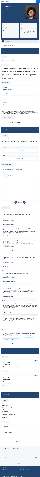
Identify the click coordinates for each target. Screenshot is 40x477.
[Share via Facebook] (5, 45)
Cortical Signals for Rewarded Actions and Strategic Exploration (15, 288)
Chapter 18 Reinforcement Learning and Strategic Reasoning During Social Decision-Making (19, 258)
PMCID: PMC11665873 (28, 218)
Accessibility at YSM (6, 469)
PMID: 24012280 (11, 291)
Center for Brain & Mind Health (7, 111)
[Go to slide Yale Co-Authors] (18, 202)
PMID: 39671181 (21, 218)
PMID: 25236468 (15, 276)
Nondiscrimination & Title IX (24, 469)
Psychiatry (5, 27)
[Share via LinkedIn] (6, 45)
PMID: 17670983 (28, 336)
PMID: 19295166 (20, 319)
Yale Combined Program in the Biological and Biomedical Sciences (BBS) (17, 113)
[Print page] (12, 45)
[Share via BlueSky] (8, 45)
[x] (19, 463)
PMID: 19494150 (26, 306)
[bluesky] (21, 463)
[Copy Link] (37, 51)
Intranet (4, 467)
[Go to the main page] (6, 1)
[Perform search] (35, 1)
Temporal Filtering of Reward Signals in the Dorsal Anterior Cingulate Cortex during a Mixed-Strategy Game (19, 334)
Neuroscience (5, 29)
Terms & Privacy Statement (24, 471)
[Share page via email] (10, 45)
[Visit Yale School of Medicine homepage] (11, 448)
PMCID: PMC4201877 (21, 276)
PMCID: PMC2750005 (27, 319)
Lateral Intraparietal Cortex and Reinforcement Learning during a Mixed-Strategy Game (19, 303)
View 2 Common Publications (12, 177)
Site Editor (21, 467)
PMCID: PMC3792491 (17, 291)
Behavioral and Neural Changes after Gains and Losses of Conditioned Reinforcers (18, 317)
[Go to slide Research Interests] (15, 202)
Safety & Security (5, 471)
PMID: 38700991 (21, 243)
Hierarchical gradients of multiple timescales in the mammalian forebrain (16, 214)
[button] (6, 25)
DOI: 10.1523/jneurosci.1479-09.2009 (9, 307)
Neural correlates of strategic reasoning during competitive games (15, 273)
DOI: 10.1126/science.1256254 (30, 276)
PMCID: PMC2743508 (32, 306)
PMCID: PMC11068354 (28, 243)
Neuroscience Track (13, 112)
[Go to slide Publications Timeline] (20, 202)
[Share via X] (3, 45)
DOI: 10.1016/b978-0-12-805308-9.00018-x (17, 261)
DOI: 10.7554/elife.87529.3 (20, 232)
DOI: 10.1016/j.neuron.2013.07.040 (27, 291)
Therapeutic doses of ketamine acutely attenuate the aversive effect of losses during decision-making (19, 229)
